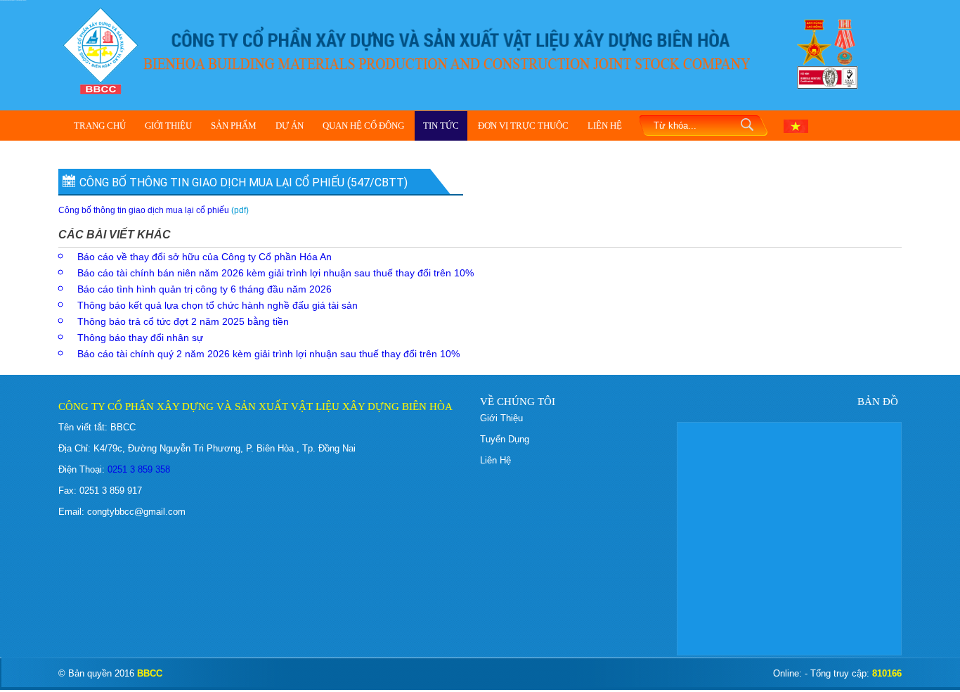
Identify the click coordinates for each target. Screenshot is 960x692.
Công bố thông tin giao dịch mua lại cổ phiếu (143, 210)
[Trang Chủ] (100, 49)
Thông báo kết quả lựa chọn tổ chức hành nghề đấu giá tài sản (217, 305)
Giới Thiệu (168, 125)
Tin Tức (441, 125)
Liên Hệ (605, 125)
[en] (796, 125)
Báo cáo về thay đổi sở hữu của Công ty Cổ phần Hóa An (204, 256)
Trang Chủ (100, 125)
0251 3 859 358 (137, 469)
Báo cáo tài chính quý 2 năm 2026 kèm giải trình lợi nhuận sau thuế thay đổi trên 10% (268, 353)
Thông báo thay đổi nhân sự (140, 337)
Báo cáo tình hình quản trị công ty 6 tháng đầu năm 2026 (204, 289)
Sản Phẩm (234, 125)
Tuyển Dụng (504, 439)
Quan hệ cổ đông (363, 125)
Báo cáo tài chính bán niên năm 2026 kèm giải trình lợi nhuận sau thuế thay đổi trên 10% (275, 272)
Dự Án (289, 125)
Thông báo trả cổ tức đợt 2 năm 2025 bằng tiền (183, 321)
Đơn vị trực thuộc (523, 125)
